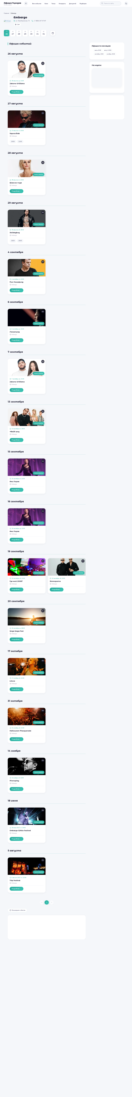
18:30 (13, 241)
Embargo (14, 86)
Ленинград (15, 332)
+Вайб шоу (14, 432)
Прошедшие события (18, 910)
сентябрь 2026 (99, 54)
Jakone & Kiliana (17, 83)
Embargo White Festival (20, 830)
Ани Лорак (14, 481)
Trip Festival (15, 880)
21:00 (20, 141)
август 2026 (107, 50)
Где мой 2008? (16, 581)
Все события (36, 3)
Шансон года (16, 183)
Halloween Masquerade (20, 731)
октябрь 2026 (111, 54)
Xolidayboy (15, 233)
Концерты (62, 3)
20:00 (13, 141)
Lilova (12, 681)
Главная (6, 13)
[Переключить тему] (126, 3)
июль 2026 (98, 50)
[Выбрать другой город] (26, 3)
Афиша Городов (12, 3)
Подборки (83, 3)
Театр (53, 3)
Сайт (18, 24)
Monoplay (14, 781)
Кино (46, 3)
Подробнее (16, 92)
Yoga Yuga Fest (17, 631)
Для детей (72, 3)
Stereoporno (55, 581)
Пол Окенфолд (16, 282)
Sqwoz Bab (15, 133)
